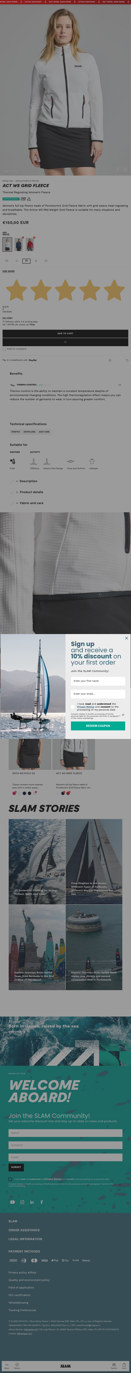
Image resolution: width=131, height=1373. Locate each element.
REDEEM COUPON (98, 725)
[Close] (126, 638)
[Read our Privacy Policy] (123, 715)
